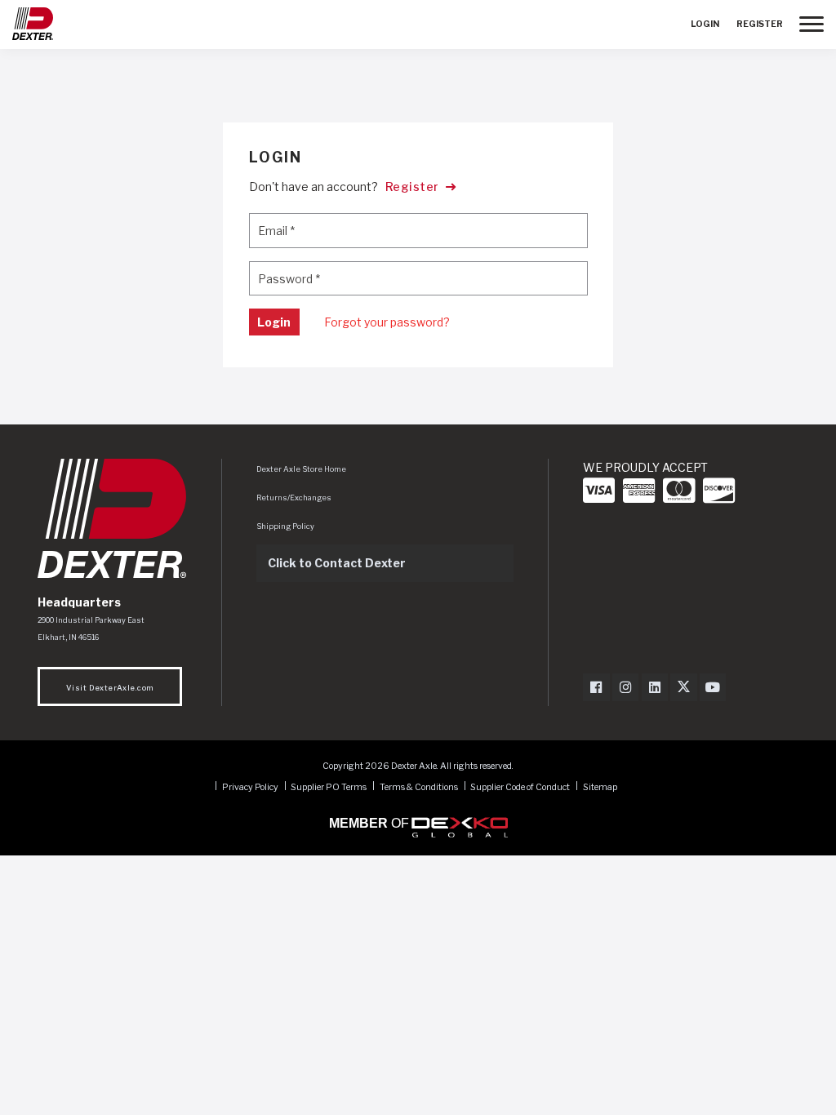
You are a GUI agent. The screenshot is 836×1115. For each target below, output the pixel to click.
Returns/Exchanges (293, 497)
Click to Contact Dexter (337, 563)
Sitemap (600, 786)
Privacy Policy (250, 786)
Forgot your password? (387, 322)
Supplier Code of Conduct (520, 786)
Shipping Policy (285, 526)
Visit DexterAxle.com (109, 687)
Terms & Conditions (419, 786)
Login (705, 24)
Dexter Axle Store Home (301, 468)
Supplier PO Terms (329, 786)
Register (759, 24)
